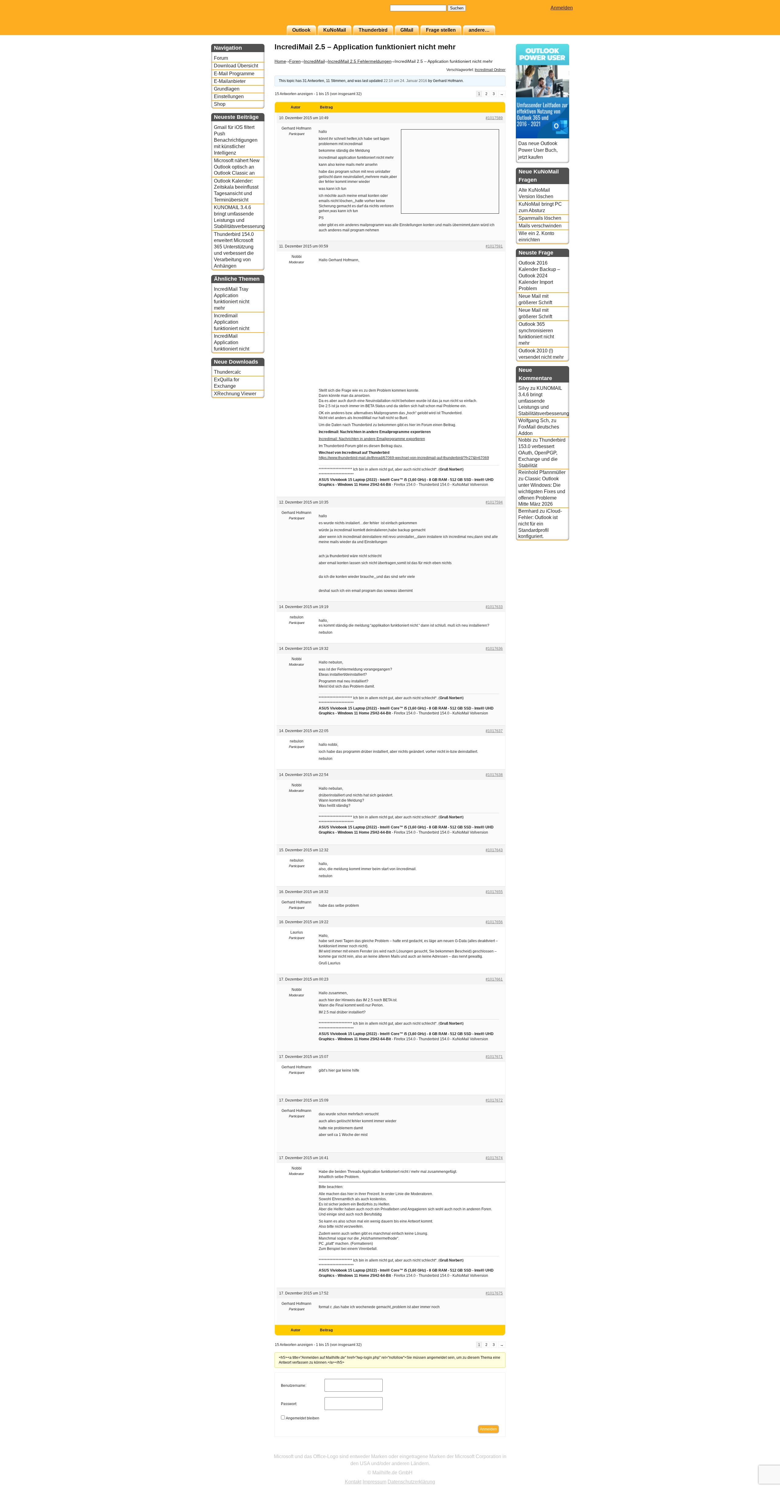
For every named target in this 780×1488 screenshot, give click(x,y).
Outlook (301, 30)
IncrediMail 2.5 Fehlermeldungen (360, 61)
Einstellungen (229, 96)
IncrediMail (314, 61)
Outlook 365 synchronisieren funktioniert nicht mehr (536, 334)
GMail (406, 30)
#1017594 (494, 502)
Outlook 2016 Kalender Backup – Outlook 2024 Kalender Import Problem (539, 275)
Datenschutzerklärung (411, 1481)
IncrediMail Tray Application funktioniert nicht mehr (231, 299)
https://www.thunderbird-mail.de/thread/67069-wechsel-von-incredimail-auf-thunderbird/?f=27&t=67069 (404, 458)
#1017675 (494, 1293)
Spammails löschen (540, 218)
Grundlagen (226, 88)
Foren (295, 61)
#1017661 (494, 979)
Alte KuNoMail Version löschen (536, 193)
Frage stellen (441, 30)
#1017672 (494, 1100)
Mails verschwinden (540, 225)
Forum (221, 58)
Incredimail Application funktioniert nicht (231, 322)
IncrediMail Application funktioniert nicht (231, 342)
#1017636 (494, 648)
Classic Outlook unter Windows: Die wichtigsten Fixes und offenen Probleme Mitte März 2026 (541, 491)
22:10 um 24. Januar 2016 (405, 81)
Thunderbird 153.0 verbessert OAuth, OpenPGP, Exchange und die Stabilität (542, 452)
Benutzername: (293, 1385)
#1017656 (494, 922)
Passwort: (289, 1404)
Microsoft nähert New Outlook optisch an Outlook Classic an (237, 167)
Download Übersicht (236, 65)
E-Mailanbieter (230, 81)
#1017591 (494, 246)
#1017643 (494, 850)
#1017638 (494, 775)
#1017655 (494, 892)
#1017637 (494, 731)
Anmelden (562, 7)
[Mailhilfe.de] (244, 15)
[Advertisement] (450, 171)
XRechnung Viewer (235, 393)
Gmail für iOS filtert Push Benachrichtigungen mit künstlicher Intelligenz (235, 140)
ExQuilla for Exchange (226, 383)
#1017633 (494, 607)
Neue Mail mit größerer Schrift (535, 299)
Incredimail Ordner (490, 70)
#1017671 (494, 1057)
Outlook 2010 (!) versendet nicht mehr (541, 354)
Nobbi (524, 440)
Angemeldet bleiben (302, 1418)
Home (280, 61)
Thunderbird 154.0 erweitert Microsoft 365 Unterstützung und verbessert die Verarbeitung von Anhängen (234, 250)
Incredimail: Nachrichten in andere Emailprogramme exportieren (372, 439)
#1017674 (494, 1158)
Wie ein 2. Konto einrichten (536, 236)
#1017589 (494, 118)
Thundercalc (227, 372)
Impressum (374, 1481)
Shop (219, 104)
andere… (479, 30)
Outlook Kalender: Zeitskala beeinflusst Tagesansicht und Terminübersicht (236, 190)
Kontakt (353, 1481)
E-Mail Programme (234, 73)
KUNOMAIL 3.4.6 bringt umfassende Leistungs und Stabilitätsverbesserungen (239, 217)
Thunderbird (373, 30)
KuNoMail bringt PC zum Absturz (540, 207)
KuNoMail (334, 30)
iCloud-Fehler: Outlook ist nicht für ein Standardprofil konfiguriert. (540, 523)
